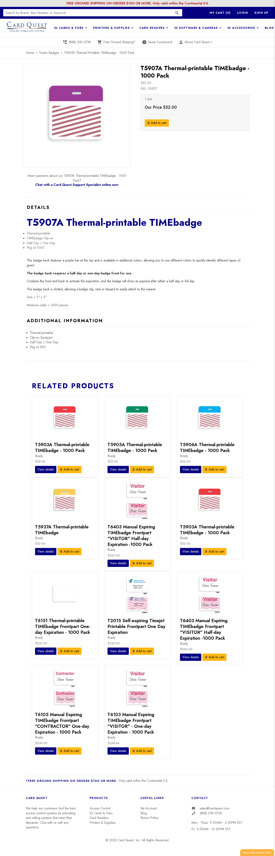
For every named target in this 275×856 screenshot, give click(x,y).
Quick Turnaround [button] (157, 42)
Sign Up (261, 13)
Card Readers (99, 817)
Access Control (100, 808)
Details (38, 207)
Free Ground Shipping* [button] (116, 42)
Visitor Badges (49, 52)
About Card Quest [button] (194, 42)
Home (32, 52)
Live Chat (257, 852)
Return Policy (149, 817)
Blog (144, 813)
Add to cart (156, 123)
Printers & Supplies (103, 822)
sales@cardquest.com (214, 808)
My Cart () (220, 13)
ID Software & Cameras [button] (196, 28)
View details (45, 469)
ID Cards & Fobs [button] (69, 28)
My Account (149, 808)
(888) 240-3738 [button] (77, 42)
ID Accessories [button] (241, 28)
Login (242, 13)
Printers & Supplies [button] (112, 28)
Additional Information (65, 320)
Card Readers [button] (152, 28)
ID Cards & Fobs (101, 813)
